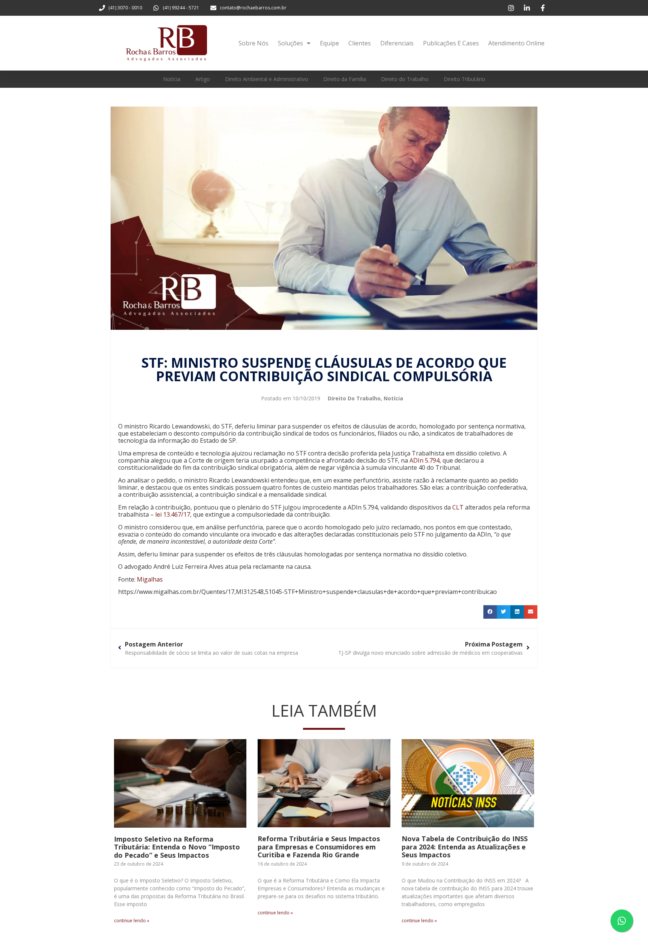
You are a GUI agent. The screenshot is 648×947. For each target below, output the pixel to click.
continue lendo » (131, 920)
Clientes (359, 43)
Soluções (290, 43)
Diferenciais (397, 43)
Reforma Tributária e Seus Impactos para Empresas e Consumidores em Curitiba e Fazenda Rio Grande (319, 846)
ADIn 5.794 (425, 460)
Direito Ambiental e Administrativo (266, 79)
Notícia (171, 79)
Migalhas (150, 579)
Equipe (329, 43)
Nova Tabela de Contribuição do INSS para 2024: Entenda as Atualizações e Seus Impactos (465, 846)
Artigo (202, 79)
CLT (458, 507)
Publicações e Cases (451, 43)
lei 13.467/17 (172, 514)
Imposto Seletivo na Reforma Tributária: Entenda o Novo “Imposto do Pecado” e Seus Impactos (177, 847)
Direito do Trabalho (405, 79)
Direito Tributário (464, 79)
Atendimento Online (516, 43)
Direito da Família (344, 79)
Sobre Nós (253, 43)
